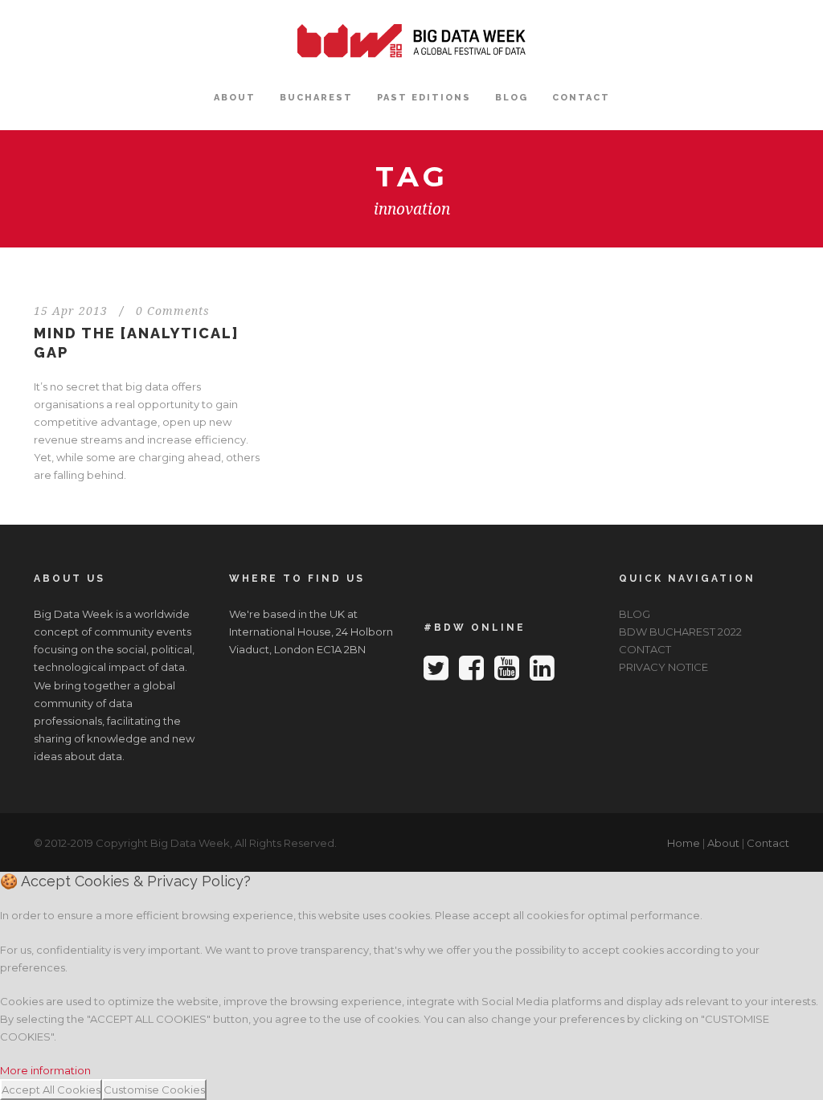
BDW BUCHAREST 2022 (680, 631)
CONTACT (581, 97)
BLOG (511, 97)
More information (45, 1070)
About (723, 842)
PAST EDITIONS (424, 97)
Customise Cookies (154, 1089)
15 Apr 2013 (71, 311)
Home (683, 842)
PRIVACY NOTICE (663, 666)
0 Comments (173, 311)
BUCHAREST (316, 97)
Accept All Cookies (51, 1089)
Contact (768, 842)
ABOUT (235, 97)
